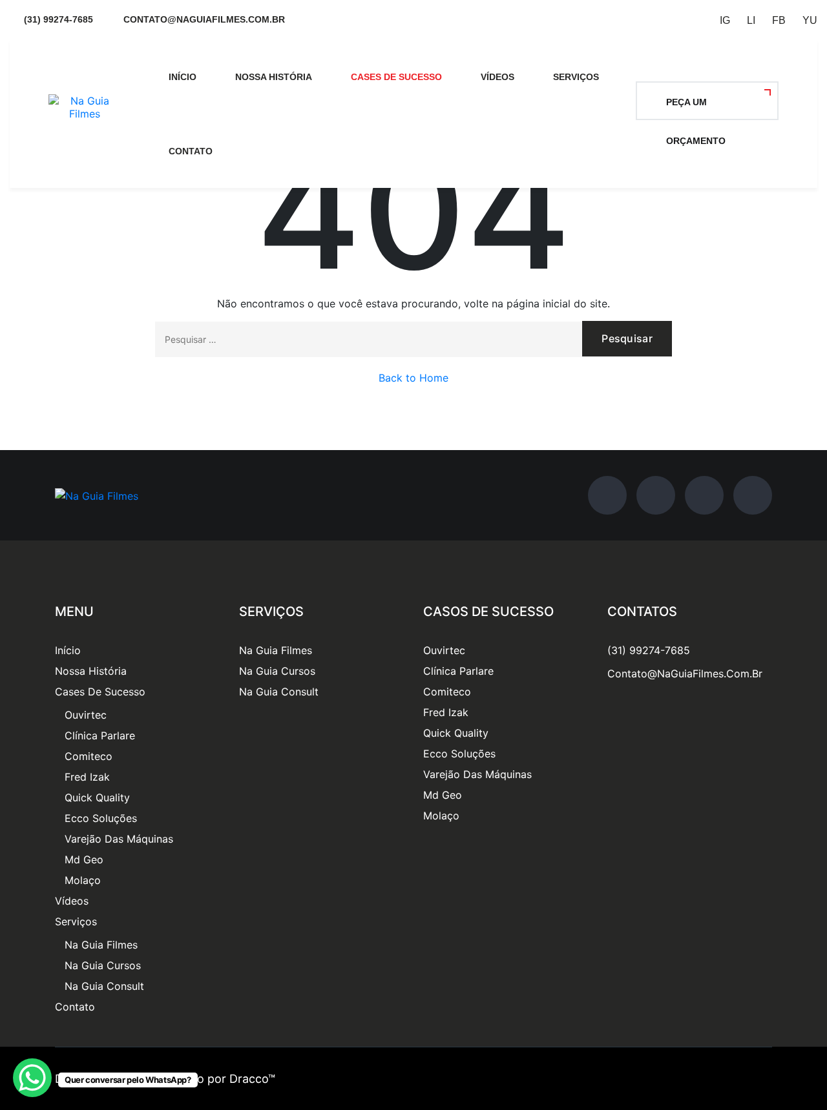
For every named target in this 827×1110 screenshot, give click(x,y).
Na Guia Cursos (103, 965)
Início (182, 77)
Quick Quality (97, 797)
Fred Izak (87, 776)
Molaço (83, 880)
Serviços (576, 77)
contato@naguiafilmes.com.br (204, 19)
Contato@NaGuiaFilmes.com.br (684, 673)
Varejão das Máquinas (119, 838)
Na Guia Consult (104, 986)
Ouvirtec (86, 714)
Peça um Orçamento (696, 108)
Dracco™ (252, 1078)
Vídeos (497, 77)
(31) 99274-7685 (58, 19)
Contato (191, 151)
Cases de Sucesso (396, 77)
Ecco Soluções (101, 818)
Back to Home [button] (413, 377)
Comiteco (88, 756)
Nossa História (273, 77)
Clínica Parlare (100, 735)
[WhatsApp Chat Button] (32, 1077)
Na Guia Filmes (101, 944)
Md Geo (84, 859)
